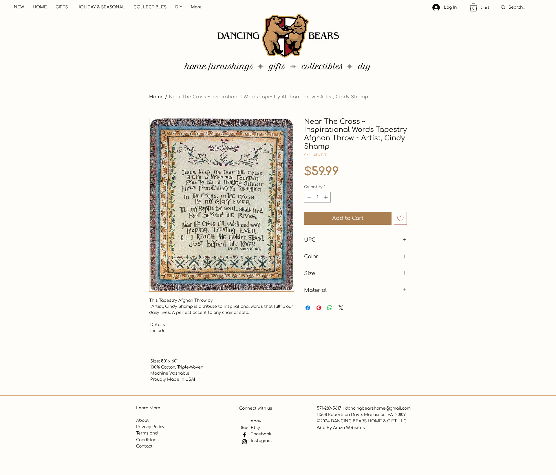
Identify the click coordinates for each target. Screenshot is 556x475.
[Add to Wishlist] (400, 218)
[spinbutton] (317, 197)
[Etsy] (244, 428)
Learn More (148, 408)
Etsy (255, 428)
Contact (144, 446)
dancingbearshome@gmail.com (378, 408)
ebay (256, 421)
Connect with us (255, 408)
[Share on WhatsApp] (329, 307)
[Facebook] (244, 435)
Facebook (261, 434)
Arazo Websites (349, 428)
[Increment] (326, 197)
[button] (473, 7)
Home (156, 97)
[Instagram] (244, 442)
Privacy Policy (150, 427)
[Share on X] (340, 307)
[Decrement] (308, 197)
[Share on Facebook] (307, 307)
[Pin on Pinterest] (318, 307)
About (142, 420)
